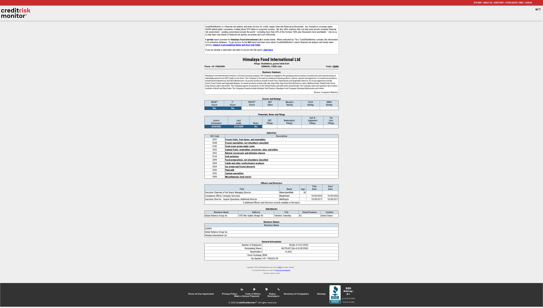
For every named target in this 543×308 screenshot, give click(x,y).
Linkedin (242, 289)
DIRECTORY (499, 3)
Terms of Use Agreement (283, 270)
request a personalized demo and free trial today (236, 45)
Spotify (254, 289)
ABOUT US (487, 3)
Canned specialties (234, 173)
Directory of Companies (296, 294)
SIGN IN (528, 3)
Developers (273, 296)
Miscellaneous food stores (238, 176)
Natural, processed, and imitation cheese (245, 153)
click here (268, 50)
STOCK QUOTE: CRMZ (514, 3)
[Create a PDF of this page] (539, 9)
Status (272, 294)
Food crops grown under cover (240, 146)
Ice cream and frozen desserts (240, 166)
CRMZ (279, 267)
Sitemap (321, 294)
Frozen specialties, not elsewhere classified (246, 143)
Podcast (266, 289)
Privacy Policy (229, 294)
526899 (336, 66)
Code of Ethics (253, 294)
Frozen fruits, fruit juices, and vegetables (245, 139)
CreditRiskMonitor (246, 303)
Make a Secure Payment (246, 296)
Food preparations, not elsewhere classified (246, 160)
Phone (279, 289)
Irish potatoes (232, 156)
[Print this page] (536, 9)
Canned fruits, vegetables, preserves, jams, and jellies (251, 149)
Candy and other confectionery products (244, 163)
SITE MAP (478, 3)
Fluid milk (229, 170)
